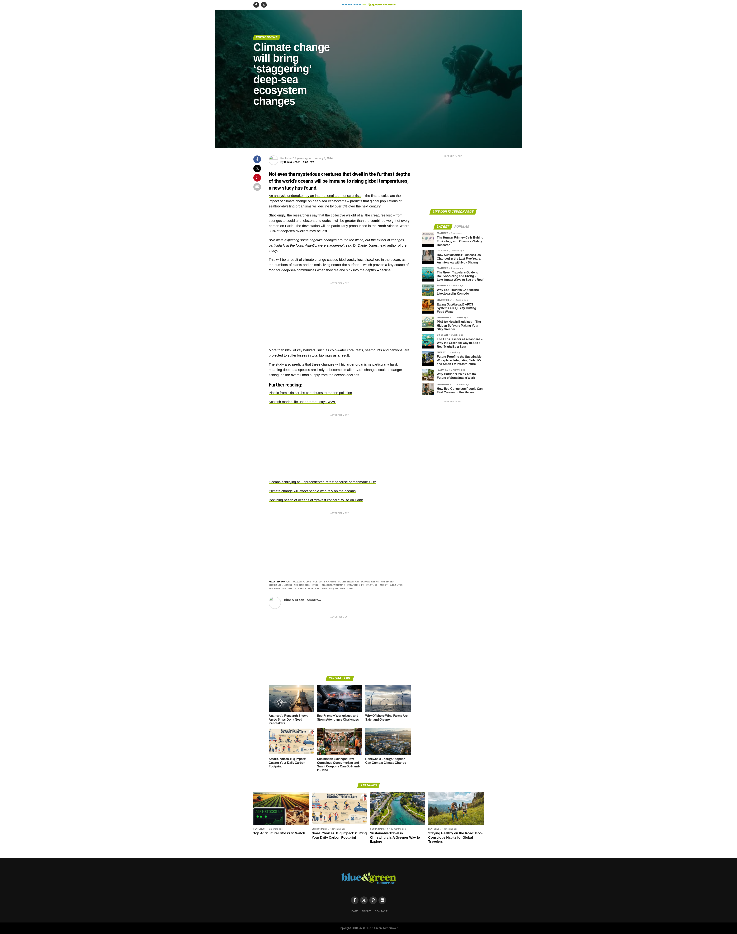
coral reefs (370, 582)
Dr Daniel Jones (281, 585)
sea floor (306, 588)
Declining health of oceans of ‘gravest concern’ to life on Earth (316, 500)
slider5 (321, 588)
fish (317, 585)
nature (373, 585)
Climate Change (325, 582)
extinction (302, 585)
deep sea (388, 582)
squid (334, 588)
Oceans (275, 588)
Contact (381, 911)
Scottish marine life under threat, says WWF (302, 402)
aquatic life (302, 582)
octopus (290, 588)
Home (354, 911)
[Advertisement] (340, 312)
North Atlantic (391, 585)
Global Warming (334, 585)
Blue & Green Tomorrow (299, 162)
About (366, 911)
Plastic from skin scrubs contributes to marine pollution (310, 393)
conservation (349, 582)
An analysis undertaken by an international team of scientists (315, 196)
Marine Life (356, 585)
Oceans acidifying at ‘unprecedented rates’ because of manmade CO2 (322, 482)
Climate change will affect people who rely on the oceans (312, 491)
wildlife (347, 588)
